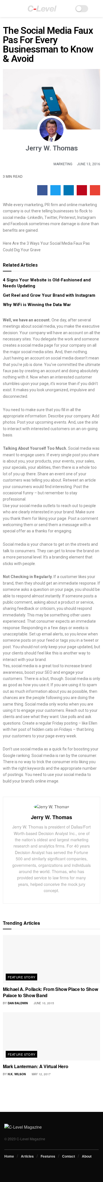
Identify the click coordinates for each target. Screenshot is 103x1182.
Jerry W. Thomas (51, 817)
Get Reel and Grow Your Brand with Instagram (49, 295)
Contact (68, 1156)
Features (48, 1156)
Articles (27, 1156)
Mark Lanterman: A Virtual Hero (35, 1066)
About (87, 1156)
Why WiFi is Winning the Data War (37, 304)
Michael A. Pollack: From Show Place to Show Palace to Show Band (50, 992)
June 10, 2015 (43, 1003)
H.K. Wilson (17, 1074)
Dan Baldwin (18, 1003)
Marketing (63, 164)
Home (9, 1156)
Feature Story (21, 977)
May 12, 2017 (41, 1074)
